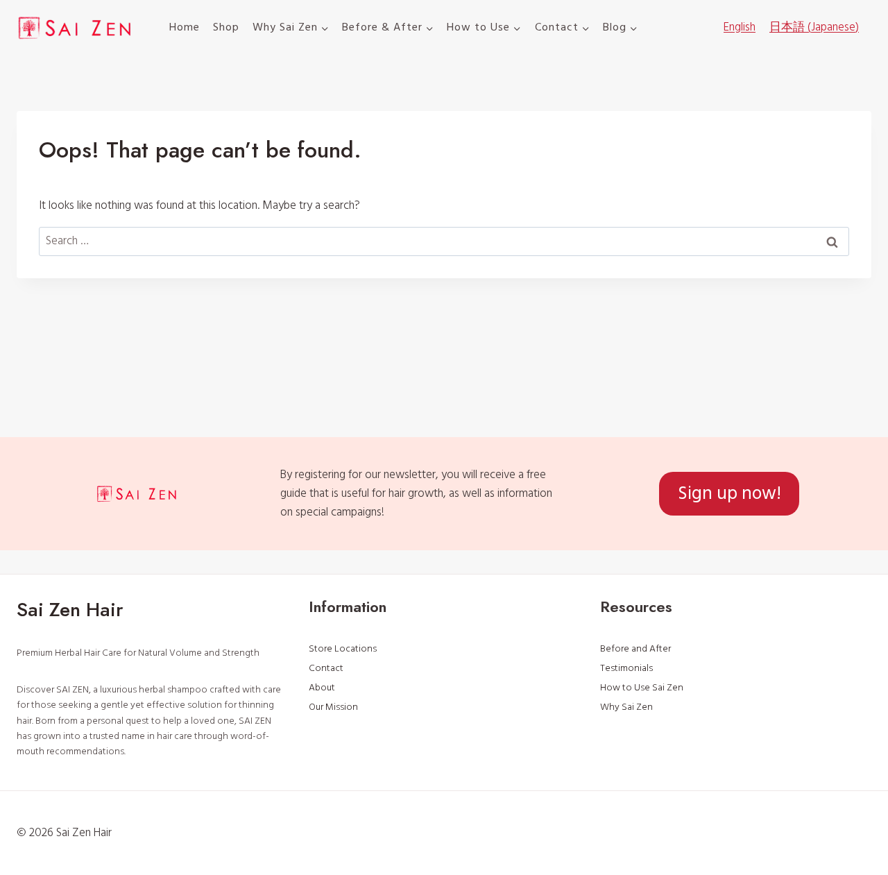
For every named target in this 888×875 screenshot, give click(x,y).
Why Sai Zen (626, 707)
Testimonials (626, 668)
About (322, 688)
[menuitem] (739, 27)
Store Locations (343, 649)
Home (184, 27)
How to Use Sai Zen (641, 688)
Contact (326, 668)
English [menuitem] (739, 27)
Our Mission (333, 707)
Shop (226, 27)
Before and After (635, 649)
